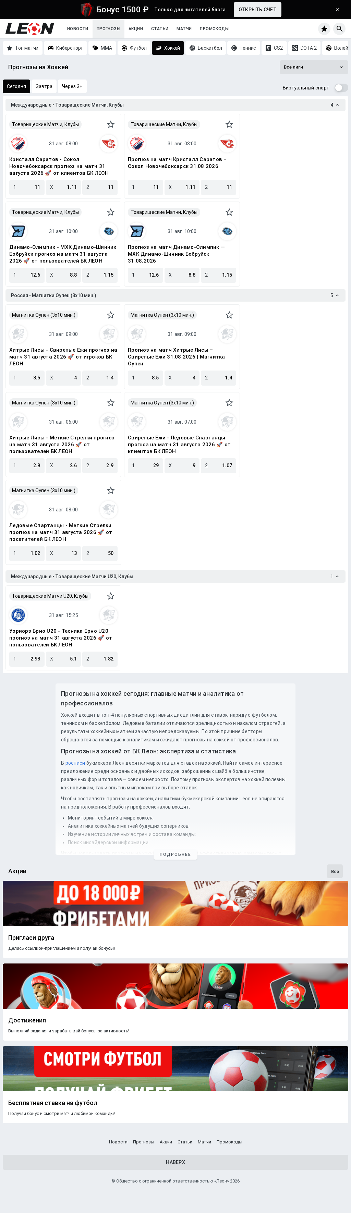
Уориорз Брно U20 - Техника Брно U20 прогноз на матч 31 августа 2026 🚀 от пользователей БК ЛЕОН (60, 638)
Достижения (27, 1020)
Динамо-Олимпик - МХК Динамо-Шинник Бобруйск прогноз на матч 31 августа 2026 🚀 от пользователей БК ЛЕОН (63, 254)
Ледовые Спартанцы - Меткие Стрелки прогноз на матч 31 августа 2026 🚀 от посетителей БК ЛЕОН (60, 532)
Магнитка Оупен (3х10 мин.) (43, 315)
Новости (77, 28)
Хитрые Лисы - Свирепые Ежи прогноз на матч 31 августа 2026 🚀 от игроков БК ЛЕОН (63, 357)
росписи (75, 763)
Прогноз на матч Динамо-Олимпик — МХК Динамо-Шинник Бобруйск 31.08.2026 (176, 254)
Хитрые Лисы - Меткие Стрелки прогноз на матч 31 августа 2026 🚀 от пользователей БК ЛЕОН (61, 444)
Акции (136, 28)
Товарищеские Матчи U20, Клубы (50, 596)
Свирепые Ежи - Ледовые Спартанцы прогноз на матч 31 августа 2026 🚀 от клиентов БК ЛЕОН (179, 444)
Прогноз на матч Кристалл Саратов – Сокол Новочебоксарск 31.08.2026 (177, 162)
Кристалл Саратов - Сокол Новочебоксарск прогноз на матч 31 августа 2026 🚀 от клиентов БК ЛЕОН (59, 166)
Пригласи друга (31, 937)
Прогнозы (108, 28)
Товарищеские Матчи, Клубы (45, 124)
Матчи (184, 28)
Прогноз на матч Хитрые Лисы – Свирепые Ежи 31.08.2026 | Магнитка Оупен (176, 357)
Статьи (159, 28)
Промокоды (214, 28)
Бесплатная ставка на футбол (52, 1103)
